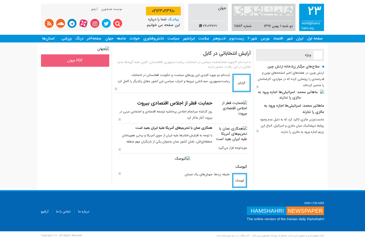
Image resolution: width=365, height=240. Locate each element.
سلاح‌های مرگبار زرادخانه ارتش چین (293, 66)
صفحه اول (315, 38)
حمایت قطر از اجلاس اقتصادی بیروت (174, 103)
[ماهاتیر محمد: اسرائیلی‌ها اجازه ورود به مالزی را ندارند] (290, 95)
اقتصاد (278, 38)
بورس (265, 38)
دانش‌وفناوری (153, 38)
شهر (290, 38)
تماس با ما (63, 211)
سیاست (173, 38)
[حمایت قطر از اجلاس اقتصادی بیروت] (231, 108)
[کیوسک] (182, 159)
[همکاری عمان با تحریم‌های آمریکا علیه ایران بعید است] (231, 134)
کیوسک (241, 167)
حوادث (135, 38)
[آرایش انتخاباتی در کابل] (115, 88)
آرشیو (94, 9)
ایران (299, 38)
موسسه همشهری (111, 9)
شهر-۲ (252, 38)
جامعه (121, 38)
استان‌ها (48, 38)
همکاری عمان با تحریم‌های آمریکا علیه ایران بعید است (173, 128)
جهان (109, 38)
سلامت (203, 38)
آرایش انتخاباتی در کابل (227, 53)
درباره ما (83, 211)
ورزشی (67, 38)
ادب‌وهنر (219, 38)
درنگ (79, 38)
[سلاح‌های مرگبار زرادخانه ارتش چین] (257, 86)
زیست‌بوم (236, 38)
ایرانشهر (189, 38)
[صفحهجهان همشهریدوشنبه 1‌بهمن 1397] (103, 49)
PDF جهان (75, 61)
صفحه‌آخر (94, 38)
